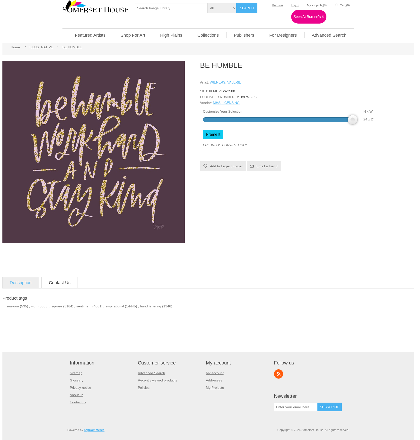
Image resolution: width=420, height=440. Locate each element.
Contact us (78, 402)
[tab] (20, 282)
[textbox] (171, 8)
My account (215, 373)
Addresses (214, 380)
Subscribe (329, 407)
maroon (13, 306)
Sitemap (76, 373)
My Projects (215, 387)
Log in (295, 5)
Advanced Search (151, 373)
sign (34, 306)
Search (247, 8)
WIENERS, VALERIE (225, 82)
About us (76, 395)
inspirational (114, 306)
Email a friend (267, 166)
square (57, 306)
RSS (278, 374)
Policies (143, 387)
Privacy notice (80, 387)
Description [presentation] (21, 282)
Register (277, 5)
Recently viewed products (157, 380)
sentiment (83, 306)
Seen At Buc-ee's (308, 17)
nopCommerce (94, 430)
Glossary (76, 380)
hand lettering (150, 306)
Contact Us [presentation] (59, 282)
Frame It (213, 134)
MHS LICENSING (226, 103)
